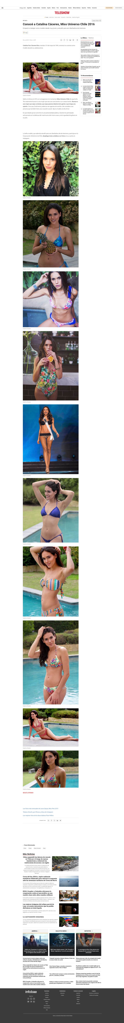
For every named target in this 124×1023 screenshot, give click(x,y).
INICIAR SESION (118, 7)
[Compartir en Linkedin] (70, 40)
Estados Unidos (36, 7)
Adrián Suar (51, 17)
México (53, 7)
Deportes (84, 7)
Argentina (29, 7)
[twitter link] (31, 999)
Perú (58, 7)
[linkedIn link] (34, 1002)
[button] (2, 7)
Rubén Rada (68, 17)
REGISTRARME (109, 7)
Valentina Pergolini (76, 17)
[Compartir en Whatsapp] (61, 40)
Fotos (30, 848)
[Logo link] (62, 12)
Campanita (63, 17)
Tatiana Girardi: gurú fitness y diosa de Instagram (38, 812)
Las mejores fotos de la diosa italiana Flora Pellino (38, 815)
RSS (47, 1009)
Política (89, 7)
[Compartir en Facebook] (64, 40)
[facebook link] (28, 999)
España (49, 7)
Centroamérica (63, 7)
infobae (25, 20)
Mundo (70, 7)
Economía (94, 7)
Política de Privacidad (94, 995)
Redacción (62, 993)
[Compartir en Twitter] (67, 40)
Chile (25, 848)
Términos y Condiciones (94, 993)
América (46, 993)
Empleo (62, 995)
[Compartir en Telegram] (73, 40)
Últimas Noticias (76, 7)
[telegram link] (31, 1002)
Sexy (44, 848)
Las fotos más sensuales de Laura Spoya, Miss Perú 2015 (40, 808)
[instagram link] (34, 999)
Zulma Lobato (57, 17)
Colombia (43, 7)
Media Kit (78, 1003)
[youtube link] (28, 1002)
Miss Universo (37, 848)
